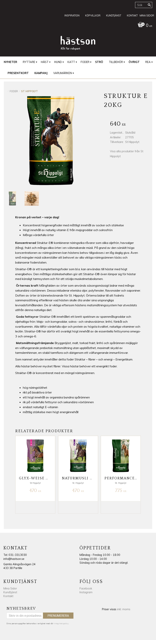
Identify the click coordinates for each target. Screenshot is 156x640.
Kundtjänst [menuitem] (113, 15)
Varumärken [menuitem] (62, 73)
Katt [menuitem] (71, 62)
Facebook (86, 588)
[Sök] (149, 5)
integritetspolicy (61, 623)
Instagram (86, 592)
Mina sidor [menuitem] (147, 15)
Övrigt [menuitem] (134, 62)
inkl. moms (123, 609)
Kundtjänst (10, 592)
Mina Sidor (10, 588)
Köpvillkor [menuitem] (92, 15)
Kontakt (8, 596)
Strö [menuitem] (99, 62)
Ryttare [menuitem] (29, 62)
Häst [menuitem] (45, 62)
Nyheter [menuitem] (10, 62)
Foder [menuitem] (85, 62)
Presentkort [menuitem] (18, 73)
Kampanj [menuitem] (41, 73)
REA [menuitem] (148, 62)
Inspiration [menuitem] (72, 15)
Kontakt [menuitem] (132, 15)
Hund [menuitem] (58, 62)
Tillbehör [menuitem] (116, 62)
